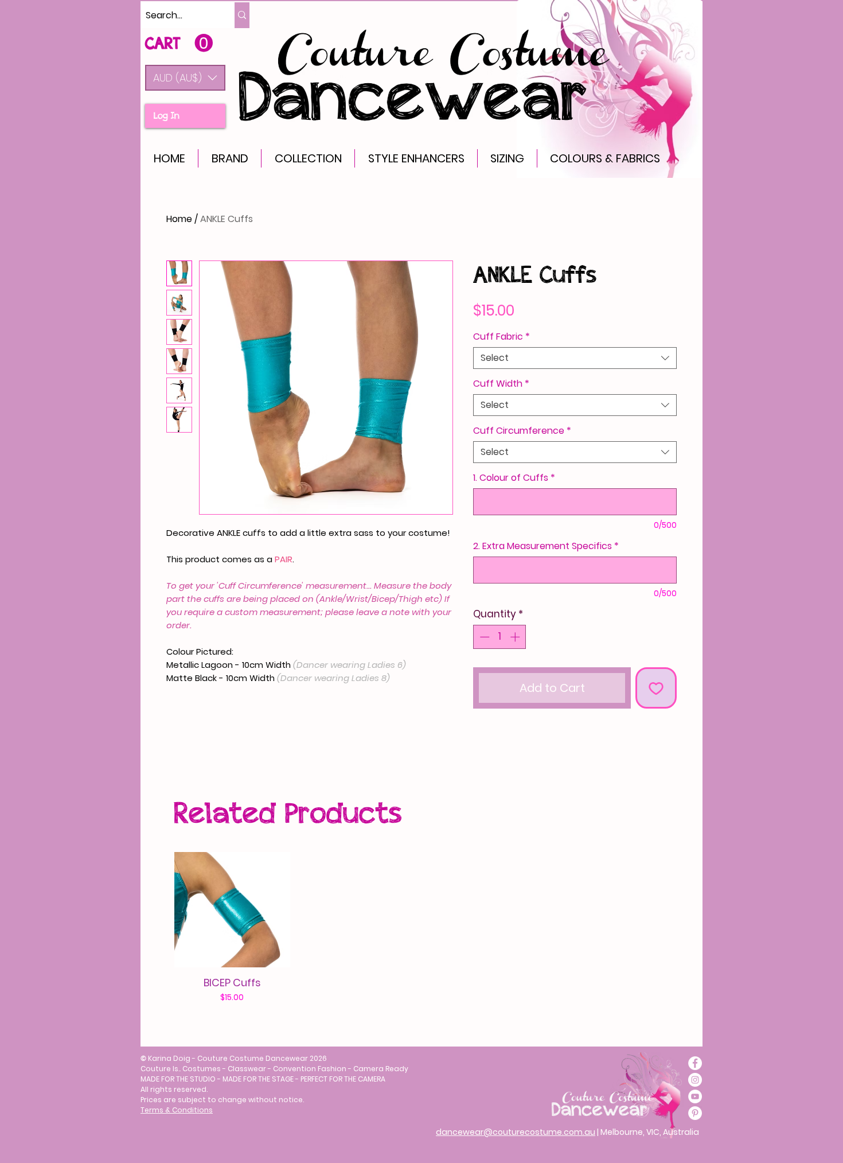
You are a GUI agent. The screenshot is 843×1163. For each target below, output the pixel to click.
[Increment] (516, 636)
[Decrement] (483, 636)
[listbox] (185, 78)
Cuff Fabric (501, 337)
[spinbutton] (500, 636)
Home (179, 218)
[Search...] (242, 15)
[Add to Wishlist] (656, 688)
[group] (416, 928)
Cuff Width (501, 384)
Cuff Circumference (522, 431)
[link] (179, 43)
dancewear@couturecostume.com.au (515, 1132)
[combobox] (575, 358)
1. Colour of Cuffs (514, 478)
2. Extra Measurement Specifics (546, 546)
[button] (185, 78)
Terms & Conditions (176, 1110)
